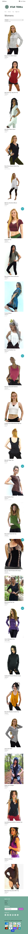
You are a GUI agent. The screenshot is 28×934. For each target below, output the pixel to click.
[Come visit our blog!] (15, 915)
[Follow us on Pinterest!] (11, 915)
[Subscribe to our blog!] (18, 915)
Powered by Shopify (18, 920)
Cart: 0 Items (22, 1)
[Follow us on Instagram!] (13, 915)
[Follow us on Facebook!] (6, 915)
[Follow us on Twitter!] (8, 915)
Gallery (6, 902)
